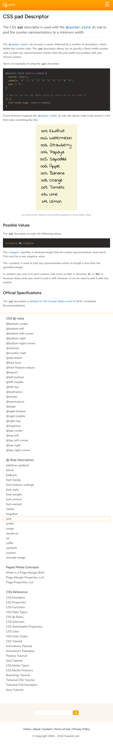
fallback (11, 475)
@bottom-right (16, 338)
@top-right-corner (18, 450)
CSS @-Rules (15, 617)
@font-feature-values (20, 367)
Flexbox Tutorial (16, 656)
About (36, 729)
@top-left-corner (17, 440)
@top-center (14, 430)
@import (12, 372)
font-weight (14, 494)
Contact (47, 729)
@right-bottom (16, 411)
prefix (10, 523)
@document (14, 358)
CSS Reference (17, 592)
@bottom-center (17, 324)
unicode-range (15, 557)
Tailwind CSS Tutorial (20, 680)
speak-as (12, 533)
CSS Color (12, 631)
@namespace (15, 401)
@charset (12, 348)
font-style (12, 489)
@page (11, 406)
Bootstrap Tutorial (18, 675)
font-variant (14, 504)
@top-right (13, 445)
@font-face (13, 362)
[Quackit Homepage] (9, 5)
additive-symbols (17, 465)
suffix (9, 543)
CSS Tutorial (14, 641)
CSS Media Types (17, 665)
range (10, 528)
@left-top (12, 387)
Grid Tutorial (14, 660)
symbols (11, 548)
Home (27, 729)
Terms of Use (62, 729)
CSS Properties (16, 602)
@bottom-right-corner (20, 343)
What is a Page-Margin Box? (25, 572)
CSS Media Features (19, 670)
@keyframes (14, 392)
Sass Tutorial (14, 690)
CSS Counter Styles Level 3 (58, 301)
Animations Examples (20, 651)
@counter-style (16, 353)
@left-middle (15, 382)
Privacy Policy (81, 729)
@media (11, 396)
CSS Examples (15, 597)
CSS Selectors (15, 621)
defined (34, 301)
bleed (10, 470)
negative (12, 514)
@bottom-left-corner (20, 333)
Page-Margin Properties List (25, 577)
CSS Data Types (17, 612)
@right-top (13, 421)
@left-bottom (15, 377)
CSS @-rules (15, 318)
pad (8, 518)
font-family (13, 480)
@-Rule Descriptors (20, 460)
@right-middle (15, 416)
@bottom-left (15, 328)
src (8, 538)
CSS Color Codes (17, 636)
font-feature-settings (20, 485)
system (11, 552)
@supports (13, 426)
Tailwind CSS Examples (21, 685)
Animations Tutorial (19, 646)
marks (10, 509)
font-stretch (14, 499)
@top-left (12, 435)
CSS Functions (15, 607)
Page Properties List (19, 582)
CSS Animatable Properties (24, 626)
